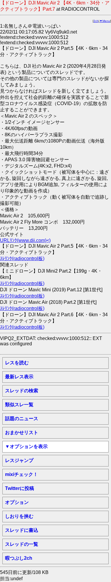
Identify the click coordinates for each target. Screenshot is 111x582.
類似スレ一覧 (19, 404)
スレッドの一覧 (21, 544)
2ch (96, 21)
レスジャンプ (19, 460)
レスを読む (17, 362)
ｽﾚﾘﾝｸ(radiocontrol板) (22, 258)
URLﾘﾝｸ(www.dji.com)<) (25, 240)
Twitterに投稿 (19, 488)
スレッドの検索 (21, 390)
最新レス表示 (19, 376)
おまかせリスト (21, 432)
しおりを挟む (19, 516)
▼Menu (104, 21)
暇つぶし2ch (18, 558)
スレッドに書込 (21, 530)
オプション (17, 502)
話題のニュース (21, 418)
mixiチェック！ (21, 474)
